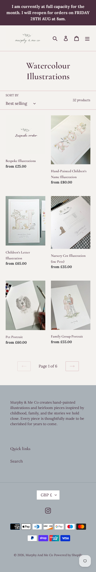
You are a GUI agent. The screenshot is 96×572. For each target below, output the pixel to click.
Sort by (12, 95)
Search (16, 461)
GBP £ (46, 494)
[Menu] (87, 38)
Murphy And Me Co (39, 555)
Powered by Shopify (68, 555)
